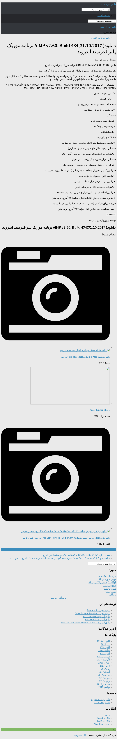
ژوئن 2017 (104, 665)
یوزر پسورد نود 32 (107, 579)
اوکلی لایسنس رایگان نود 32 (102, 582)
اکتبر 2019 (105, 647)
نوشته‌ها (103, 717)
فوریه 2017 (104, 677)
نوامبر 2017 (104, 650)
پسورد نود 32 (109, 585)
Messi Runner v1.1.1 (99, 409)
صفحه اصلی (104, 15)
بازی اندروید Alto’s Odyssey (96, 616)
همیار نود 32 (110, 588)
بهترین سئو (110, 591)
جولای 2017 (104, 662)
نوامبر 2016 (104, 687)
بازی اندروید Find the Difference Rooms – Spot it (85, 622)
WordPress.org (102, 724)
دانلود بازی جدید (108, 4)
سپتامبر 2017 (103, 656)
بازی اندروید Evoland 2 (98, 610)
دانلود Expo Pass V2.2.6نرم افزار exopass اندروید (85, 356)
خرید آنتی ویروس (58, 597)
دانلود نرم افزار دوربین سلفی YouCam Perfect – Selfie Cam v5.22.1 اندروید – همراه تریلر (66, 537)
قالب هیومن (80, 735)
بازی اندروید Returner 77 (97, 619)
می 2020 (105, 644)
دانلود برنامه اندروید (100, 37)
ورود (107, 714)
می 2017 (105, 668)
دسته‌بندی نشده (102, 702)
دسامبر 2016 (103, 684)
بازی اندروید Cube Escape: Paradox (92, 613)
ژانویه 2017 (104, 681)
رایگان (112, 594)
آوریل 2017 (104, 671)
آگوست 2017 (103, 659)
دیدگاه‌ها (103, 720)
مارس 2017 (104, 674)
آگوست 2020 (103, 641)
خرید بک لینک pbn (107, 576)
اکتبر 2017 (105, 653)
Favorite (111, 215)
